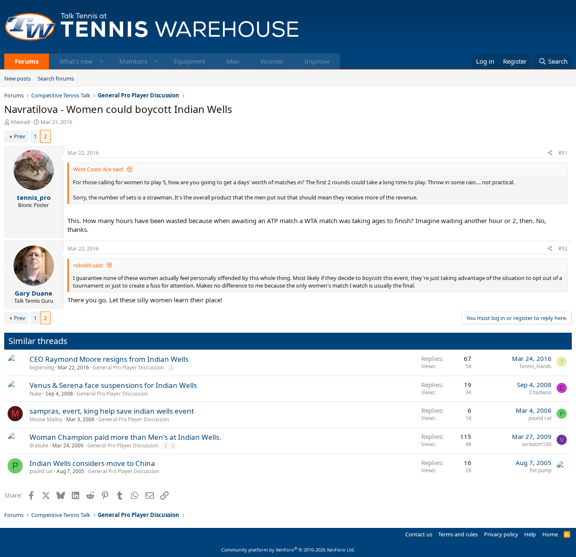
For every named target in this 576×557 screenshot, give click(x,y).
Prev (19, 136)
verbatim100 (537, 444)
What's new (76, 61)
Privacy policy (501, 534)
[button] (101, 61)
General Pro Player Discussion (128, 367)
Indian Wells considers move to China (92, 463)
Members (133, 61)
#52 (563, 248)
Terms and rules (458, 534)
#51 (563, 152)
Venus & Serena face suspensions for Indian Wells (113, 385)
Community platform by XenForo (288, 549)
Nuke (36, 393)
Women (272, 61)
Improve (316, 61)
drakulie (39, 445)
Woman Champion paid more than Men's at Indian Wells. (125, 437)
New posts (17, 78)
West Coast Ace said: (98, 169)
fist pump (541, 470)
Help (530, 534)
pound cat (540, 418)
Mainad (20, 122)
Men (233, 61)
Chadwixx (540, 392)
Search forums (56, 78)
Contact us (418, 534)
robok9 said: (88, 265)
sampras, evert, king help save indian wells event (112, 411)
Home (550, 534)
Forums (26, 61)
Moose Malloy (46, 419)
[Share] (549, 153)
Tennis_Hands (535, 366)
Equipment (189, 61)
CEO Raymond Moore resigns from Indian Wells (109, 359)
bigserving (42, 367)
